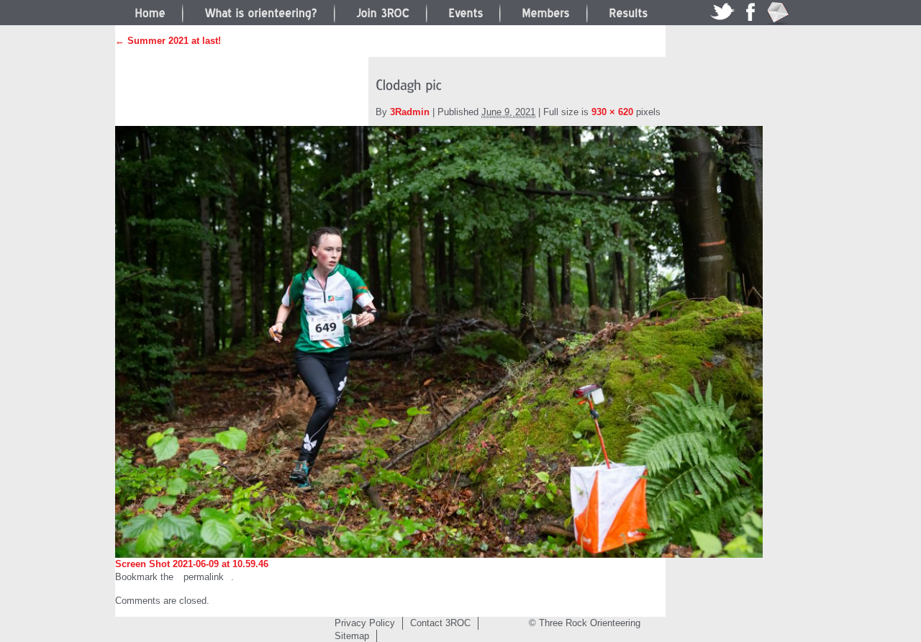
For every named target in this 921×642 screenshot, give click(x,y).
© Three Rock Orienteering (584, 623)
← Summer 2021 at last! (168, 40)
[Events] (465, 11)
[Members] (546, 11)
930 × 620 (612, 112)
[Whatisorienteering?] (260, 11)
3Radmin (410, 112)
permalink (203, 576)
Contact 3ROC (440, 623)
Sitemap (352, 635)
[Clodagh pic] (439, 341)
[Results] (628, 11)
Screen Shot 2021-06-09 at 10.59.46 (191, 564)
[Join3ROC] (382, 11)
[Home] (150, 11)
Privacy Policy (365, 623)
